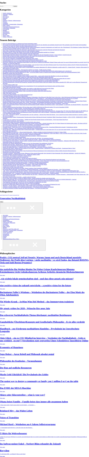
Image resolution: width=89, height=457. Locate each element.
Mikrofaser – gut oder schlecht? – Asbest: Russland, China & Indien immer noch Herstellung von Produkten (26, 185)
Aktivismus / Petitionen (8, 14)
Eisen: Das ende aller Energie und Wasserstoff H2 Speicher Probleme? (18, 57)
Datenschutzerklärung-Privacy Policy (11, 239)
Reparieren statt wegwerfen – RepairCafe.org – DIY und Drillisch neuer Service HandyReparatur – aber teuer (27, 144)
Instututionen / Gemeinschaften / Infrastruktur (13, 24)
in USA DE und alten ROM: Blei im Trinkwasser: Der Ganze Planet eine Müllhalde (21, 183)
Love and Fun (6, 29)
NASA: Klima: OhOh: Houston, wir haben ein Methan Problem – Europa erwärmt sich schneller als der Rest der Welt (29, 178)
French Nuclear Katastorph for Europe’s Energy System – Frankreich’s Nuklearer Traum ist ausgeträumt (25, 162)
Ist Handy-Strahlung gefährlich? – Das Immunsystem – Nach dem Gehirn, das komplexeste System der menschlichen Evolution (31, 180)
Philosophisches (6, 33)
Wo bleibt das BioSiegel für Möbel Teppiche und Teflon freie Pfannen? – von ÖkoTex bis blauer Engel (25, 188)
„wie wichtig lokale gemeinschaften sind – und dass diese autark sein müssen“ (20, 158)
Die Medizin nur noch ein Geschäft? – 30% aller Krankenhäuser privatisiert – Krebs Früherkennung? (25, 135)
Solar (18, 195)
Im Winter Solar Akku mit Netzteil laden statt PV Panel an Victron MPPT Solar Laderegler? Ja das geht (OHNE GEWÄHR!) (30, 81)
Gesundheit (5, 23)
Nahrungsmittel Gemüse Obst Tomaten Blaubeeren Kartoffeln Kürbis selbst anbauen (21, 122)
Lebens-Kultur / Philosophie (9, 28)
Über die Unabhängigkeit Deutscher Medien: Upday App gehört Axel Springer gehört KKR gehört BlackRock (27, 91)
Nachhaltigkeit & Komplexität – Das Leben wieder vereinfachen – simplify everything (22, 165)
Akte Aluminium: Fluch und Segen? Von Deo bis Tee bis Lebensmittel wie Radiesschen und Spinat (24, 182)
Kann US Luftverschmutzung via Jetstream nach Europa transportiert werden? (20, 43)
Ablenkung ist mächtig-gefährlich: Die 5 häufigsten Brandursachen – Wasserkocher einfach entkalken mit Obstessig (28, 187)
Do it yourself (6, 16)
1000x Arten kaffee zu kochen (9, 93)
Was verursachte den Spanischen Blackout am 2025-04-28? (16, 74)
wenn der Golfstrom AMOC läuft (10, 84)
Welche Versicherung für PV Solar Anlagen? (12, 149)
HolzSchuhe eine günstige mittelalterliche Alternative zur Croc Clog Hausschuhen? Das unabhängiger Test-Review (28, 143)
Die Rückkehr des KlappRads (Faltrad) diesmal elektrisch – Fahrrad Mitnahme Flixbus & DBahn (24, 145)
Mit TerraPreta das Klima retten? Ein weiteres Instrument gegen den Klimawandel (21, 53)
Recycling (5, 34)
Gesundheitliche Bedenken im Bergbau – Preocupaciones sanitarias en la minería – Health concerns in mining (27, 69)
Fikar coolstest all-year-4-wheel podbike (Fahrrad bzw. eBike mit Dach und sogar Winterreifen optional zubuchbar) (28, 77)
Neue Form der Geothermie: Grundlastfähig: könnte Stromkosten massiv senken (20, 58)
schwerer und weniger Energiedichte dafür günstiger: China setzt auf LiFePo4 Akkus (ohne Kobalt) (24, 89)
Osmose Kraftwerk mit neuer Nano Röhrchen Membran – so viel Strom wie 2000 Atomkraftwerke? (25, 163)
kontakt (4, 237)
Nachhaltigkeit (6, 31)
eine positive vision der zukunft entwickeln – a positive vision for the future (19, 177)
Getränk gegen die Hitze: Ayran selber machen (13, 167)
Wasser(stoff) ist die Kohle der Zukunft (11, 152)
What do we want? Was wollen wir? (11, 229)
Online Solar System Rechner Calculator (12, 87)
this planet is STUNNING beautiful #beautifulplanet (14, 137)
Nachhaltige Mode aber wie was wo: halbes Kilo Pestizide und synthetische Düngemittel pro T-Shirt (25, 61)
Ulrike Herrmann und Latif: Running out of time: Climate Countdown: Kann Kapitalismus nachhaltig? (25, 168)
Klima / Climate (6, 25)
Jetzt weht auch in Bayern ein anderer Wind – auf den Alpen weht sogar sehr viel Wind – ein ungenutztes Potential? (28, 138)
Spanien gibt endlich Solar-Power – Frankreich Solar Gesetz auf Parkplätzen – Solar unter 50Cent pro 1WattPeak (27, 147)
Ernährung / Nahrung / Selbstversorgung (12, 20)
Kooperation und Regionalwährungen (11, 26)
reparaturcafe (15, 195)
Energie (4, 19)
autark (1, 195)
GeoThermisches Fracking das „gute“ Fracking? (13, 120)
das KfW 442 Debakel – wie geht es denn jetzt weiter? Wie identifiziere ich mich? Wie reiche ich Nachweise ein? (27, 109)
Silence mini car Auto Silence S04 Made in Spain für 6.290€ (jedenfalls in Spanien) (21, 51)
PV (8, 195)
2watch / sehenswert (7, 13)
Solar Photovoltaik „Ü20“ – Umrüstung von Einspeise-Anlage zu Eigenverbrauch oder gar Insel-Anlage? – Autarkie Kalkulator (31, 173)
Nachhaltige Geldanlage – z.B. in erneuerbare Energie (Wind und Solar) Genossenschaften (23, 128)
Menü (2, 201)
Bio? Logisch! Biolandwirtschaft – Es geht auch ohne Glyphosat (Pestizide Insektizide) (22, 125)
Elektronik (5, 18)
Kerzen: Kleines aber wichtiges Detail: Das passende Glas (15, 157)
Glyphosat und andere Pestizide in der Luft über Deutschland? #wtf (17, 94)
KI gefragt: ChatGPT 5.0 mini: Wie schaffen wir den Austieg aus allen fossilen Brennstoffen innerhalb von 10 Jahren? (29, 52)
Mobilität (5, 30)
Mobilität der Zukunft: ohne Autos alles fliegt (13, 73)
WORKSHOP (6, 235)
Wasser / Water (6, 35)
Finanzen (5, 21)
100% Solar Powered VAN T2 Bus (10, 92)
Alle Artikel (5, 215)
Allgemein (5, 15)
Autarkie (3, 195)
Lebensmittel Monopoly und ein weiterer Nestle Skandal (15, 96)
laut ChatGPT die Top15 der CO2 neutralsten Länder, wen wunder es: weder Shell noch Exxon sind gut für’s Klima (28, 88)
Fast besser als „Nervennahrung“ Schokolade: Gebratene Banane (17, 155)
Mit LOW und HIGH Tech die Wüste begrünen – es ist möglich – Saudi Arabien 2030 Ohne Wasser (25, 164)
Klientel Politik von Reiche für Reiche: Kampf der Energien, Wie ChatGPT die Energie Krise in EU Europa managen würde (30, 56)
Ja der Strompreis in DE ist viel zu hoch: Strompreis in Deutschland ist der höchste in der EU (23, 59)
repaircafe (11, 195)
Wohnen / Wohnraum (7, 36)
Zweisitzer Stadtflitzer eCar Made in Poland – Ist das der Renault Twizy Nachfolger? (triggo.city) (24, 108)
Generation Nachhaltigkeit (12, 198)
